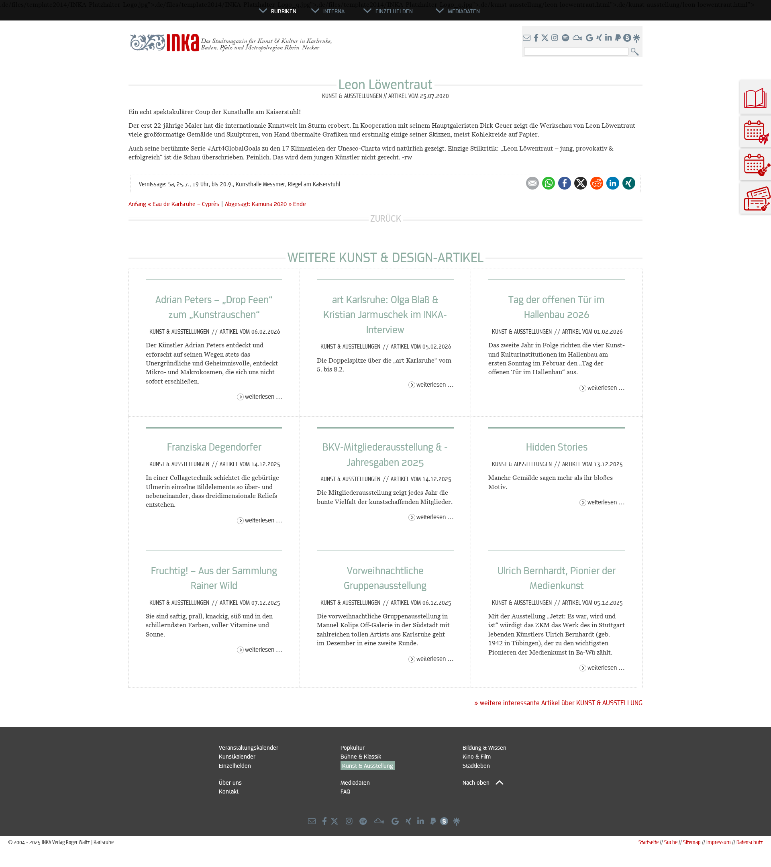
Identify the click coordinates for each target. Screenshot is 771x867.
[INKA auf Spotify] (566, 38)
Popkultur (353, 747)
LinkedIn (612, 183)
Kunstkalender (237, 756)
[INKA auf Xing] (600, 38)
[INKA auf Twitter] (545, 38)
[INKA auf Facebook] (537, 38)
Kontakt (229, 791)
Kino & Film (477, 756)
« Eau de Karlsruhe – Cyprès (184, 203)
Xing (628, 183)
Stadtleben (476, 765)
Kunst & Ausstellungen (180, 331)
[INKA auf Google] (590, 38)
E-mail (532, 183)
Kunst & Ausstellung (367, 765)
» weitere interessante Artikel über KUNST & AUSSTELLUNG (558, 703)
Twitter (580, 183)
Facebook (564, 183)
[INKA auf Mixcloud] (578, 38)
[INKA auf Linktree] (637, 38)
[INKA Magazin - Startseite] (223, 14)
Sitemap (692, 841)
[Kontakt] (527, 38)
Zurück (385, 218)
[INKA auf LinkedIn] (609, 38)
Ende (299, 203)
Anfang (137, 203)
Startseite (648, 841)
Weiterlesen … (263, 396)
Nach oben (476, 782)
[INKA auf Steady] (627, 38)
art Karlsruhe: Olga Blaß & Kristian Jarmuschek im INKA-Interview (385, 314)
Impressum (718, 841)
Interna (334, 10)
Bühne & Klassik (361, 756)
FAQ (345, 791)
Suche (670, 841)
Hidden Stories (556, 447)
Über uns (230, 782)
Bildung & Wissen (484, 747)
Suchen (636, 52)
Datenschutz (749, 841)
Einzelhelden (235, 765)
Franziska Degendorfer (214, 447)
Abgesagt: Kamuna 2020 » (258, 203)
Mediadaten (355, 782)
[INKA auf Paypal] (618, 38)
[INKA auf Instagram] (555, 38)
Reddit (596, 183)
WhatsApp (548, 183)
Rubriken (283, 10)
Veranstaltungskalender (248, 747)
